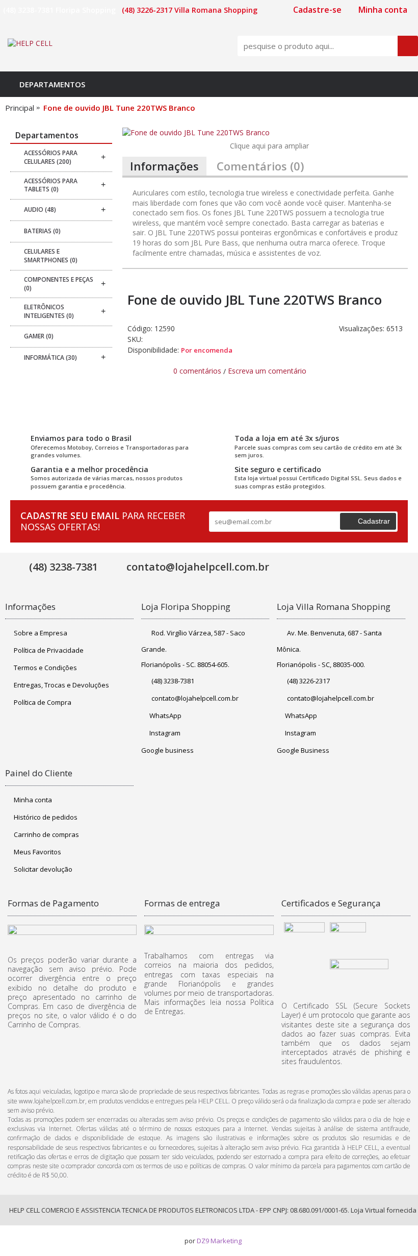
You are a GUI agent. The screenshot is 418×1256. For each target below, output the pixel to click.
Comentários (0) (260, 166)
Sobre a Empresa (40, 632)
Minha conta (33, 799)
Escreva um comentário (267, 371)
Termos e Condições (45, 667)
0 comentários (197, 371)
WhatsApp (165, 715)
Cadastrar (374, 521)
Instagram (164, 732)
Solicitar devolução (43, 869)
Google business (167, 750)
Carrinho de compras (46, 834)
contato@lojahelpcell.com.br (195, 698)
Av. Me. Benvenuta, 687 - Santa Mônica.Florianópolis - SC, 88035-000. (329, 648)
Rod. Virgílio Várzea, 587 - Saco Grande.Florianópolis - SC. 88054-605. (193, 648)
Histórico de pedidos (45, 817)
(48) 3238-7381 (172, 680)
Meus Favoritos (37, 851)
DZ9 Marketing (219, 1240)
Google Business (303, 750)
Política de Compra (42, 702)
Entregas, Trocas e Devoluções (61, 684)
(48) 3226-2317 (308, 680)
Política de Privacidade (49, 650)
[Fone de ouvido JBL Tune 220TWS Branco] (265, 133)
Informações (164, 166)
